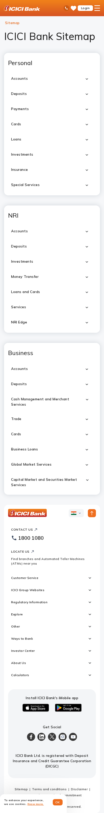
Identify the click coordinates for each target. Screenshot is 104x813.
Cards (16, 434)
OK (57, 802)
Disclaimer (79, 789)
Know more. (36, 804)
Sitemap (21, 789)
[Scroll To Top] (92, 513)
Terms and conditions (49, 789)
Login (85, 8)
